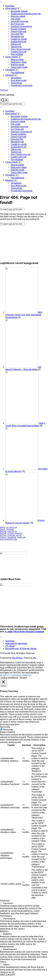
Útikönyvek (16, 44)
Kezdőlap (9, 6)
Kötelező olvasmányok (21, 26)
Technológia (16, 83)
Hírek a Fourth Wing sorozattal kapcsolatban (25, 424)
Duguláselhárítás (8, 539)
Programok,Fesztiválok (21, 85)
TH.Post (4, 90)
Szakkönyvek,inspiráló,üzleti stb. (26, 14)
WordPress (17, 658)
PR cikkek (10, 646)
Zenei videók (11, 57)
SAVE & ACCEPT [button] (7, 974)
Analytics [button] (4, 931)
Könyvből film (17, 34)
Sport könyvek (7, 529)
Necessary (8, 729)
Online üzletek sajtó (10, 535)
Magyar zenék (17, 59)
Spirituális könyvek (19, 21)
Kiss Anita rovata (18, 80)
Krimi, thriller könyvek (21, 49)
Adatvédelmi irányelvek (16, 643)
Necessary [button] (5, 727)
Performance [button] (6, 916)
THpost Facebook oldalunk (13, 537)
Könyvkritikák (17, 54)
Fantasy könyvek (18, 31)
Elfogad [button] (23, 677)
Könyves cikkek (18, 16)
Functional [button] (4, 900)
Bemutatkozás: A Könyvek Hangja (20, 648)
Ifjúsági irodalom (18, 29)
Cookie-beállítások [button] (9, 677)
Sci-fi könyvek (17, 24)
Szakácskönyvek (18, 41)
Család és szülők (19, 39)
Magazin (9, 75)
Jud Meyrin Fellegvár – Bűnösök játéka (23, 368)
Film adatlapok (17, 72)
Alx (34, 658)
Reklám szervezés (8, 531)
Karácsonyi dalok (19, 62)
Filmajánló (10, 69)
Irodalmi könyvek (19, 51)
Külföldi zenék (17, 64)
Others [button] (3, 962)
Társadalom (16, 78)
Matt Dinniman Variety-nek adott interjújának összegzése (23, 315)
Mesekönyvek (17, 36)
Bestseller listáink (19, 11)
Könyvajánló (10, 8)
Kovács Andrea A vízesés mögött (25, 521)
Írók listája (15, 19)
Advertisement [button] (7, 946)
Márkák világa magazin (11, 533)
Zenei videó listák (19, 67)
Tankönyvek (16, 46)
